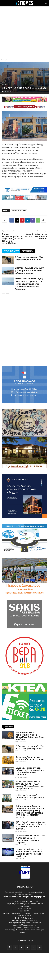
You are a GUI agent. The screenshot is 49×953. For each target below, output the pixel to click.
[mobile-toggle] (4, 3)
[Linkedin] (27, 220)
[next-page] (7, 294)
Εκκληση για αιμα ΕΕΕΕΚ (19, 210)
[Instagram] (15, 947)
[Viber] (32, 220)
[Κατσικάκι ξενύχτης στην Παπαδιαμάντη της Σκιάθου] (8, 760)
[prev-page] (3, 294)
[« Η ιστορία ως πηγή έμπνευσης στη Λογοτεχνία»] (7, 798)
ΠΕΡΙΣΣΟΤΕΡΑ (27, 251)
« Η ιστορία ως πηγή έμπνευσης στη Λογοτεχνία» (29, 796)
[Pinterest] (22, 220)
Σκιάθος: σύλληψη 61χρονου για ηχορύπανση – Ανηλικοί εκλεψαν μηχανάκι (29, 270)
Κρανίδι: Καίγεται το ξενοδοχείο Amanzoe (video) (36, 236)
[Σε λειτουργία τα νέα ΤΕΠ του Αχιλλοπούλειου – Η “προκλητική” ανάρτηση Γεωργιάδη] (8, 838)
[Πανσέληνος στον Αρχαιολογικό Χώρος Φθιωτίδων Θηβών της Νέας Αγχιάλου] (8, 735)
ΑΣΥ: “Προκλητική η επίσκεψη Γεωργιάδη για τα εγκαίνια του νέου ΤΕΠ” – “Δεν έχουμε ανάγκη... (30, 825)
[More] (43, 220)
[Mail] (21, 947)
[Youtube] (39, 947)
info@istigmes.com (27, 918)
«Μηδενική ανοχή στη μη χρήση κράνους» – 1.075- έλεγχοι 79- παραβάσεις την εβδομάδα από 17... (29, 785)
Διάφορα (4, 60)
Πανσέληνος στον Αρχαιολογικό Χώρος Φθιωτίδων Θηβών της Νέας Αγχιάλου (29, 736)
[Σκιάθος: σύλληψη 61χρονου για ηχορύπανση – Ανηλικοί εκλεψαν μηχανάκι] (8, 270)
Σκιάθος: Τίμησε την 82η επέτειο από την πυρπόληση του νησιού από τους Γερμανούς (29, 771)
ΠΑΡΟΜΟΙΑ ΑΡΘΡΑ (11, 251)
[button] (46, 3)
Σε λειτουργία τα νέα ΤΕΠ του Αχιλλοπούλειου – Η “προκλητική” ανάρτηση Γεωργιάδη (30, 839)
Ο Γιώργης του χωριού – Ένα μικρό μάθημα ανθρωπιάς (29, 258)
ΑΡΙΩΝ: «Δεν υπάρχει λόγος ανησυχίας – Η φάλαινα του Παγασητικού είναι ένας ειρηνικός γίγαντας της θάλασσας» (29, 283)
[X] (17, 220)
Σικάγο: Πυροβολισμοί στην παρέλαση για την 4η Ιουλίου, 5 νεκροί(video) (12, 238)
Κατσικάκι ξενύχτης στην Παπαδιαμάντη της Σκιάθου (29, 758)
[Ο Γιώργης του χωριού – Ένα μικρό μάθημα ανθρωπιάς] (8, 260)
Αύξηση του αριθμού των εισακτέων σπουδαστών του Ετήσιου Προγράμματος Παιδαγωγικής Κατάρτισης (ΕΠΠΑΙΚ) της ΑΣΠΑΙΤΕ (30, 810)
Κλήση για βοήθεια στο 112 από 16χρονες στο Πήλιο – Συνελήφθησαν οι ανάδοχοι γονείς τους (29, 852)
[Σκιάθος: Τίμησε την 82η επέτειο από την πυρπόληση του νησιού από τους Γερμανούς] (8, 771)
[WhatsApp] (38, 220)
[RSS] (27, 947)
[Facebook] (11, 220)
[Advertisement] (24, 32)
